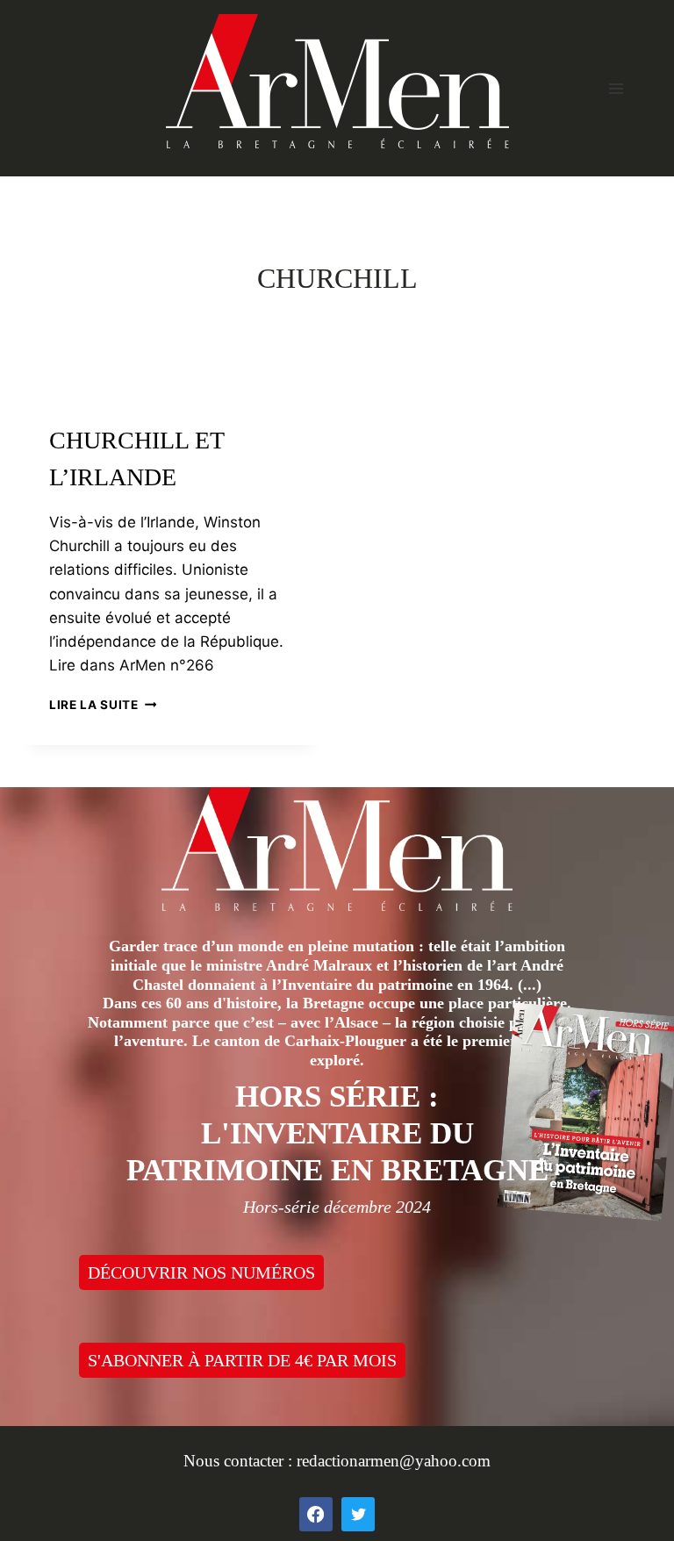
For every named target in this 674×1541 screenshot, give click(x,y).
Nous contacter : (240, 1460)
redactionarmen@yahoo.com (394, 1460)
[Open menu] (615, 88)
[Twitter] (358, 1513)
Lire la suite (102, 705)
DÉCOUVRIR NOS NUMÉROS (201, 1272)
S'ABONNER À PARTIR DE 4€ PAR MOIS (242, 1360)
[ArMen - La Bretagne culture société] (337, 81)
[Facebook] (316, 1513)
